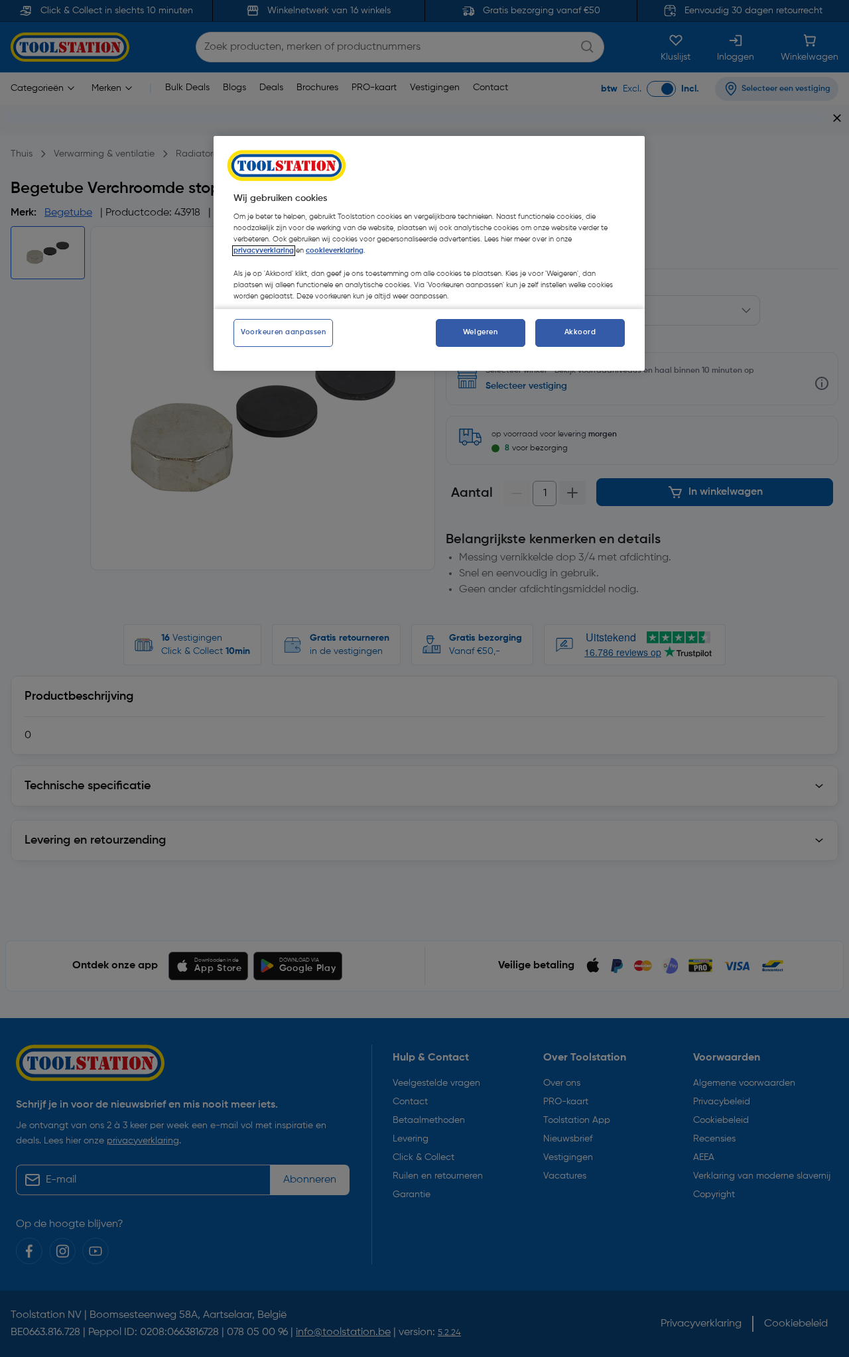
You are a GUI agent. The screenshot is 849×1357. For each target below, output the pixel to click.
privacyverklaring (263, 251)
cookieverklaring (334, 251)
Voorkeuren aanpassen (283, 332)
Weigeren (480, 332)
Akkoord (580, 332)
